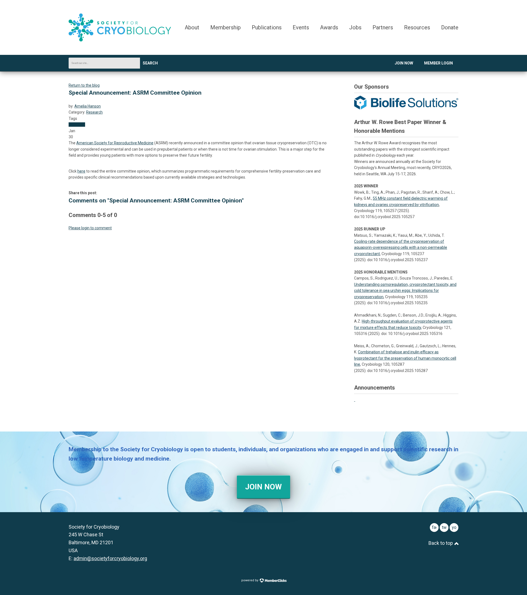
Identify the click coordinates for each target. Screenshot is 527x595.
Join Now (404, 63)
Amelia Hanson (87, 106)
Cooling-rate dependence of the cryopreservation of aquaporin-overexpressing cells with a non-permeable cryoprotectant (400, 247)
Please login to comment (90, 228)
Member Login (438, 63)
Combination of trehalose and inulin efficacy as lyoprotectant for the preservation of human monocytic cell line (405, 358)
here (81, 171)
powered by (250, 580)
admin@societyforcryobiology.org (110, 558)
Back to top (441, 543)
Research (94, 112)
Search (150, 63)
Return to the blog (84, 85)
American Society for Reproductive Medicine (114, 143)
